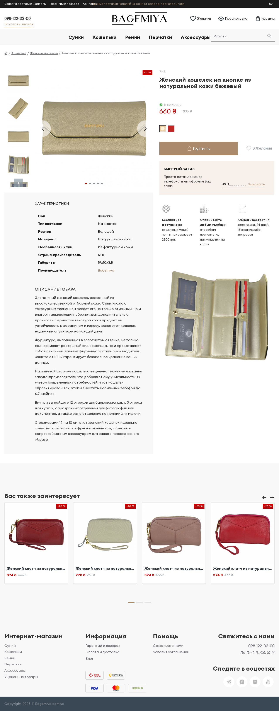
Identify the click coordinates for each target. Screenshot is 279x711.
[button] (42, 128)
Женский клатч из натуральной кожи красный (36, 568)
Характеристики (52, 203)
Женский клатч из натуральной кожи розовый (242, 568)
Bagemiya (106, 270)
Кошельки (18, 53)
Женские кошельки (44, 53)
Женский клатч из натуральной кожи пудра (105, 568)
